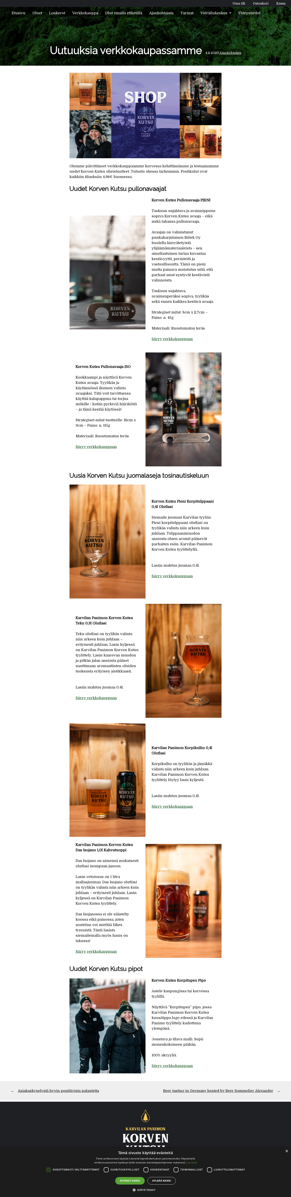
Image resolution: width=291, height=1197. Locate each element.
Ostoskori (260, 3)
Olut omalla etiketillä (123, 13)
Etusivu (18, 13)
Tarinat (187, 13)
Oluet (37, 13)
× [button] (286, 1151)
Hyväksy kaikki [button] (130, 1180)
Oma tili (239, 3)
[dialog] (145, 1172)
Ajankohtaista (161, 13)
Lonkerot (57, 13)
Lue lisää (191, 1162)
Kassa (280, 3)
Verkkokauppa (85, 13)
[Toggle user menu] (282, 13)
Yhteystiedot (249, 13)
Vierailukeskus (214, 13)
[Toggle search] (270, 13)
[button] (145, 1190)
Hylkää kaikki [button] (161, 1180)
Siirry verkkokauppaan (172, 339)
